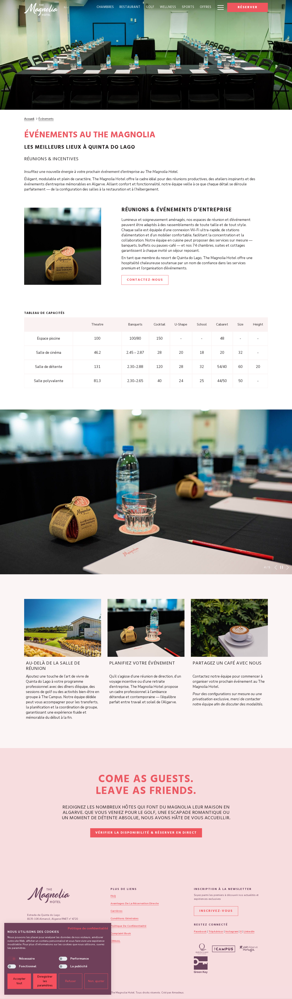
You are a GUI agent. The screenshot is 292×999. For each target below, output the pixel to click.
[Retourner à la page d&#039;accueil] (41, 9)
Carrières (116, 911)
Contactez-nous (147, 281)
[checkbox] (11, 959)
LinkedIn (249, 931)
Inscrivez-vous (216, 911)
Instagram (231, 931)
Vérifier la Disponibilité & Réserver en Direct (148, 833)
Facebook (200, 931)
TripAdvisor (215, 931)
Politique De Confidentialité (128, 926)
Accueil (29, 119)
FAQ (113, 896)
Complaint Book (121, 933)
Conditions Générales (125, 918)
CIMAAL (115, 941)
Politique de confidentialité (88, 928)
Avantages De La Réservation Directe (135, 903)
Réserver (248, 7)
